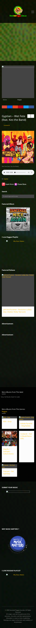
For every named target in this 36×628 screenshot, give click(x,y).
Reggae (19, 99)
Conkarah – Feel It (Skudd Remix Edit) (26, 436)
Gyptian (6, 179)
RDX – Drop (7, 421)
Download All (7, 125)
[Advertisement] (18, 42)
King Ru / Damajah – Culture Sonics (8, 451)
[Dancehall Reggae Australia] (18, 12)
